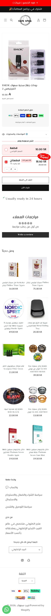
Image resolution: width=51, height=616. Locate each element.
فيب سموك (23, 606)
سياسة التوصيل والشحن (18, 507)
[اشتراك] (39, 550)
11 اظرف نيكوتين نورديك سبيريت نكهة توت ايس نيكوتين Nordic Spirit (13, 326)
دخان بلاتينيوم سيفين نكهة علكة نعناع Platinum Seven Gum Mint (37, 452)
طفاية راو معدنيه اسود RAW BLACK (13, 411)
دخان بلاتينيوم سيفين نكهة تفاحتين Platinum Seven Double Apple (13, 452)
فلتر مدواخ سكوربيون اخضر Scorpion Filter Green (13, 368)
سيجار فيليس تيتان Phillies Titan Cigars (37, 284)
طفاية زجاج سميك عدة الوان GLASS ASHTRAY (37, 411)
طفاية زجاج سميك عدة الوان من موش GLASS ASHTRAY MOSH (37, 369)
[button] (5, 20)
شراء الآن (25, 187)
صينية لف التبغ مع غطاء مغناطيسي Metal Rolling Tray (37, 326)
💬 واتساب (11, 488)
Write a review (25, 234)
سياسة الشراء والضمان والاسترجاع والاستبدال (23, 497)
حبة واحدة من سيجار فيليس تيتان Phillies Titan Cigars (13, 284)
